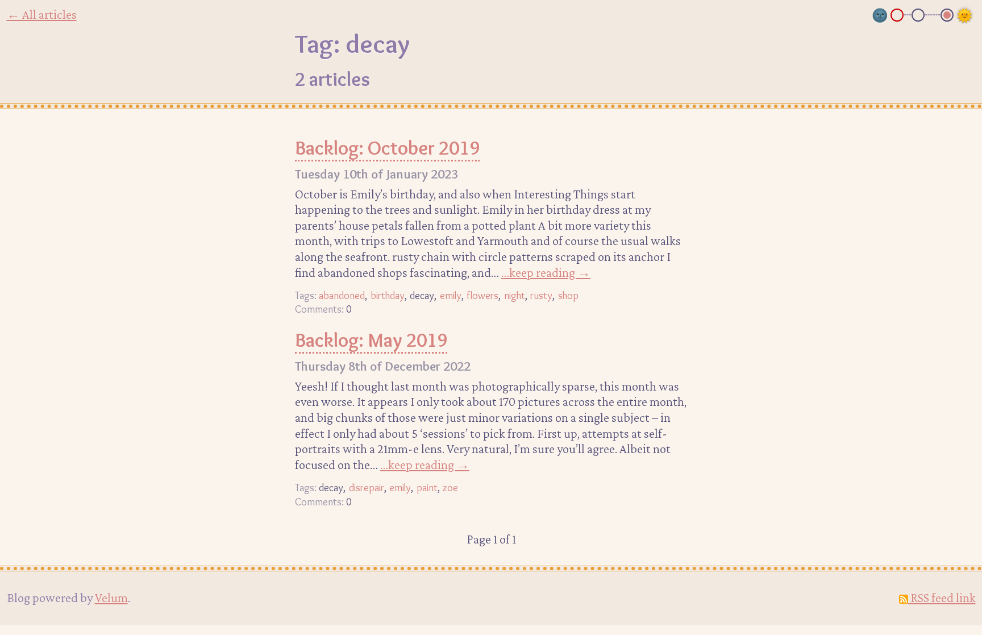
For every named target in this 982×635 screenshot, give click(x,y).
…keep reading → (545, 272)
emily (450, 295)
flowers (482, 295)
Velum (111, 597)
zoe (450, 487)
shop (568, 295)
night (514, 295)
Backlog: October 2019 (387, 148)
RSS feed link (942, 597)
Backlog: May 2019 (371, 340)
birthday (388, 295)
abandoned (342, 295)
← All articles (42, 14)
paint (427, 487)
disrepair (366, 487)
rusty (541, 295)
